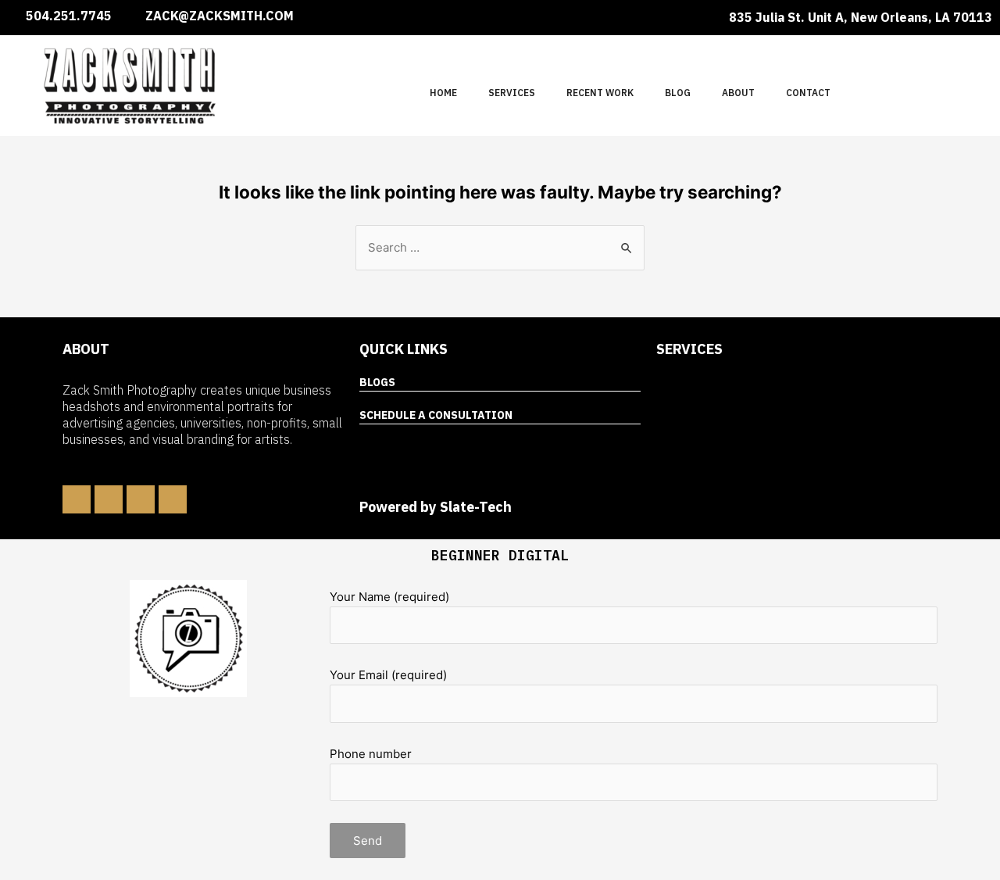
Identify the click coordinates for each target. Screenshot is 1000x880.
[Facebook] (76, 499)
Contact (808, 92)
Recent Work (600, 92)
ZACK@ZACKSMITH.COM (219, 15)
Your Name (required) (389, 596)
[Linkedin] (109, 499)
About (738, 92)
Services (511, 92)
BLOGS (377, 382)
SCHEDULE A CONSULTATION (435, 415)
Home (443, 92)
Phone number (371, 753)
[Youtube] (173, 499)
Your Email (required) (388, 674)
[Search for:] (500, 247)
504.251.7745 (69, 15)
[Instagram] (141, 499)
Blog (678, 92)
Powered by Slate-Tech (435, 507)
